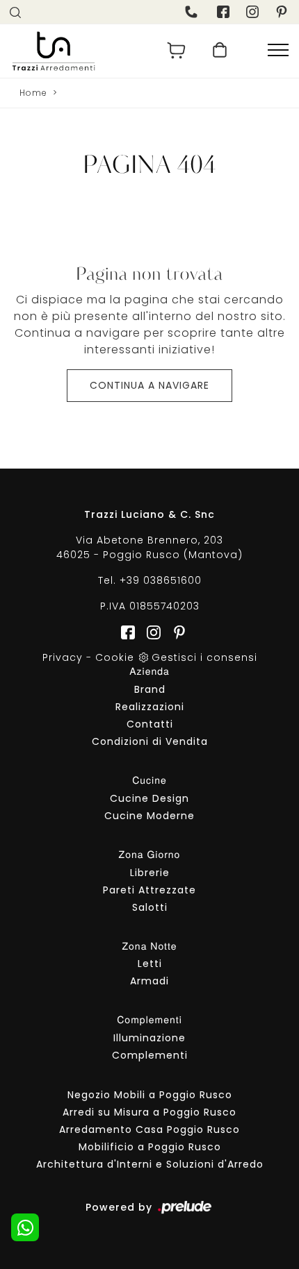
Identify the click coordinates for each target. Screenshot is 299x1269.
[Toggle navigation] (278, 51)
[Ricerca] (17, 12)
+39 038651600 (161, 580)
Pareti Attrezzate (149, 890)
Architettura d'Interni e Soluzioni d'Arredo (150, 1164)
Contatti (150, 724)
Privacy (62, 657)
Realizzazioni (149, 707)
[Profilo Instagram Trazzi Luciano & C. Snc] (254, 12)
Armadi (149, 981)
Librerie (150, 873)
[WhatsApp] (25, 1227)
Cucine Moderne (149, 816)
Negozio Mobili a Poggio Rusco (149, 1095)
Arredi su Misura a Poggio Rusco (149, 1112)
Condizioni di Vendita (150, 741)
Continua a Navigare (149, 385)
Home (33, 93)
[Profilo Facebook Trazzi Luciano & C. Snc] (224, 12)
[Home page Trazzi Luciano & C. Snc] (76, 51)
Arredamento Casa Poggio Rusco (149, 1129)
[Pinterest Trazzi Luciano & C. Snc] (283, 12)
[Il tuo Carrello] (176, 51)
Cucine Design (149, 798)
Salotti (150, 907)
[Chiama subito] (192, 12)
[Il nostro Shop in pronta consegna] (219, 51)
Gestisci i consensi (204, 657)
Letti (150, 963)
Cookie (114, 657)
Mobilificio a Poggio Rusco (150, 1147)
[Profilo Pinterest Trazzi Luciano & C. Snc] (175, 632)
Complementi (150, 1055)
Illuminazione (149, 1038)
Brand (149, 689)
